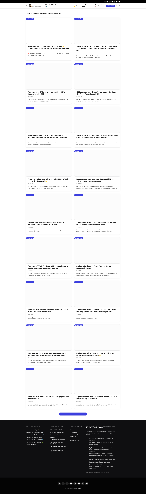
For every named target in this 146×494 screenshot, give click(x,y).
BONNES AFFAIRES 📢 (50, 5)
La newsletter (73, 432)
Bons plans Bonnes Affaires (57, 432)
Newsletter (110, 5)
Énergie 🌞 (76, 5)
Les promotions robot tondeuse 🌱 (34, 442)
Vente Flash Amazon (31, 444)
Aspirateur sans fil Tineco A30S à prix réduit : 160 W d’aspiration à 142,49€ (46, 93)
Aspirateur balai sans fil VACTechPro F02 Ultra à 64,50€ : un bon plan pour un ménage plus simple (96, 224)
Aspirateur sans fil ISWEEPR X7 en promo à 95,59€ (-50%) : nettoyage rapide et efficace (97, 398)
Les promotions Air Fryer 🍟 (33, 430)
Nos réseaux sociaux (75, 440)
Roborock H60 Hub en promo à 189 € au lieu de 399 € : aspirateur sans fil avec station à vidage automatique (47, 354)
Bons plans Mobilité (85, 5)
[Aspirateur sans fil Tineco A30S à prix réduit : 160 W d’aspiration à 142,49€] (49, 76)
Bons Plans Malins (76, 488)
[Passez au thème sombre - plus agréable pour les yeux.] (117, 5)
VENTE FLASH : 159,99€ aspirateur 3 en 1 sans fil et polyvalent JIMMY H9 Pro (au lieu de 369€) (46, 224)
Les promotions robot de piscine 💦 (34, 439)
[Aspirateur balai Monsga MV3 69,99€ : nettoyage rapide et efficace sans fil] (49, 381)
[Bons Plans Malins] (35, 6)
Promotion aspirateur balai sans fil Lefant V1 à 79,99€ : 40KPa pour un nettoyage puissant (95, 180)
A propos (72, 430)
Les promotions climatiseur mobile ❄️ (35, 434)
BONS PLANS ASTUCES (56, 430)
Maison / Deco (30, 18)
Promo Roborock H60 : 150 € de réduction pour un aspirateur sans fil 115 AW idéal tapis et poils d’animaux (47, 136)
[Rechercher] (119, 6)
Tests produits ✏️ (99, 5)
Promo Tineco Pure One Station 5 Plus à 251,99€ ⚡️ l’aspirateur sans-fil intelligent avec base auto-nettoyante (48, 47)
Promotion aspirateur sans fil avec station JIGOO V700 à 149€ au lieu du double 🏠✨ (48, 180)
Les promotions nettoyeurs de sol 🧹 (35, 437)
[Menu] (26, 6)
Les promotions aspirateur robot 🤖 (34, 432)
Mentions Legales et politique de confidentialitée (75, 436)
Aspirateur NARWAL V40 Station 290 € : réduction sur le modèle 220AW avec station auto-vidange (48, 267)
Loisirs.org (53, 437)
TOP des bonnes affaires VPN (57, 439)
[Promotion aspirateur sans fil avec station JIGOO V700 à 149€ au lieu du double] (49, 163)
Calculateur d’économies (56, 434)
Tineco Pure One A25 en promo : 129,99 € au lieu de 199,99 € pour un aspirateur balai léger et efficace (97, 136)
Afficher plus (72, 414)
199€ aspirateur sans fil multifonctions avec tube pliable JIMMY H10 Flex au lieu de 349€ (96, 93)
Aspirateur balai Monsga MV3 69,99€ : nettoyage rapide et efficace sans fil (48, 398)
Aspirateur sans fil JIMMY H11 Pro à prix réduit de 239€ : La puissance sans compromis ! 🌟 (96, 354)
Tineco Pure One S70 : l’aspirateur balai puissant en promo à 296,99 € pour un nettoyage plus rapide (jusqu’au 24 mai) (97, 48)
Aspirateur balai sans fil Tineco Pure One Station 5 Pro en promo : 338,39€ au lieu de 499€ (48, 311)
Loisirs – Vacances (63, 5)
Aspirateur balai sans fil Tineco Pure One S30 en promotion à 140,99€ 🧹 (93, 267)
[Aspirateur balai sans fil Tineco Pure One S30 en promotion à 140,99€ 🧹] (97, 250)
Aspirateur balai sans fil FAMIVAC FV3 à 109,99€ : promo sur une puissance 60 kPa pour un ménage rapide (96, 311)
